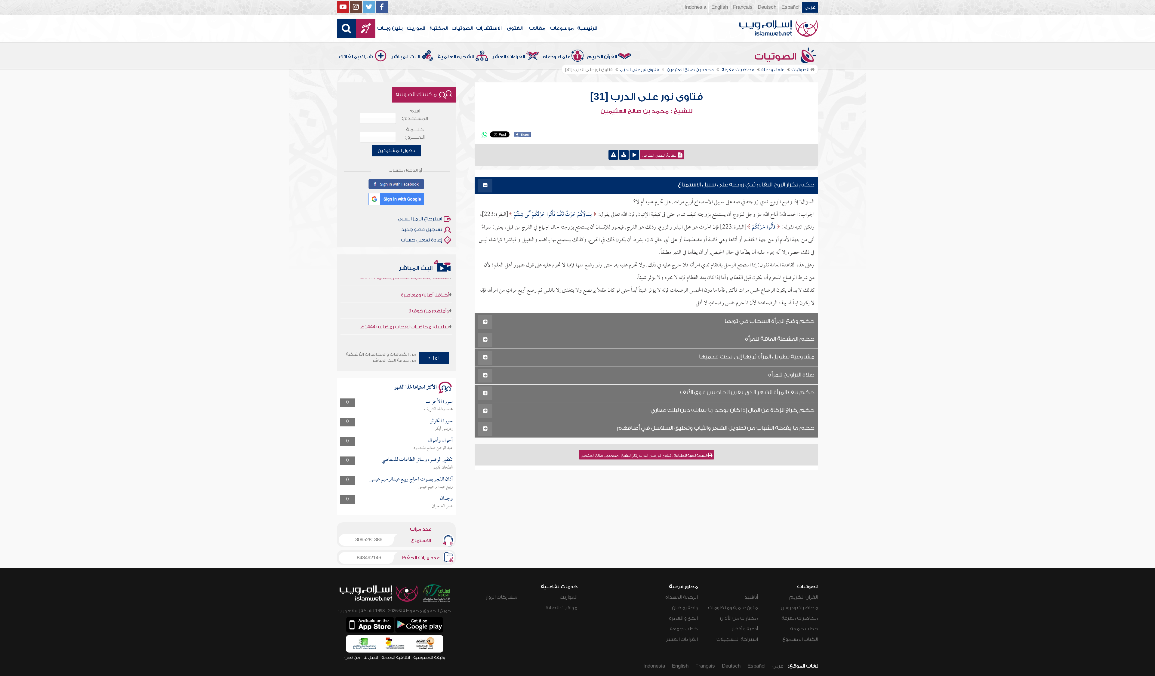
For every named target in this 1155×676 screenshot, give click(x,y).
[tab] (646, 186)
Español (790, 7)
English (719, 7)
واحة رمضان (685, 607)
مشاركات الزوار (501, 597)
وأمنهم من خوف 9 (428, 296)
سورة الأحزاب (439, 402)
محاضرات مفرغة (799, 618)
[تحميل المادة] (624, 155)
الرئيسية (587, 28)
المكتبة (439, 28)
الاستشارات (488, 28)
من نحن (352, 657)
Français (743, 7)
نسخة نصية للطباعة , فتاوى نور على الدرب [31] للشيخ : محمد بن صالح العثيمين (644, 455)
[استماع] (634, 155)
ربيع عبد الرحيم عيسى (435, 487)
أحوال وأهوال (440, 441)
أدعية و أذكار (745, 628)
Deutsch (767, 7)
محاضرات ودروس (799, 607)
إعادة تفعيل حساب (421, 240)
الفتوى (514, 28)
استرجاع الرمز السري (420, 219)
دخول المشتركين (396, 150)
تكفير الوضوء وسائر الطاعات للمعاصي (417, 460)
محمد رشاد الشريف (438, 409)
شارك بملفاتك (356, 57)
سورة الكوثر (441, 421)
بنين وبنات (390, 28)
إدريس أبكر (444, 429)
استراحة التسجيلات (737, 639)
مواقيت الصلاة (562, 607)
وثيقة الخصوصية (429, 657)
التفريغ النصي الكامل (660, 155)
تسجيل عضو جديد (421, 229)
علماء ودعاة (557, 57)
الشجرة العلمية (456, 57)
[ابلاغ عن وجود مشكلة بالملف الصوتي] (613, 155)
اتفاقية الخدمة (395, 657)
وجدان (446, 499)
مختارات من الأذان (739, 618)
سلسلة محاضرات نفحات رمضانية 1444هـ (404, 312)
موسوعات (562, 28)
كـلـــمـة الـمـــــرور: (415, 133)
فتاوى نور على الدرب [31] (646, 96)
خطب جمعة (804, 628)
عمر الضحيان (442, 506)
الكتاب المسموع (800, 639)
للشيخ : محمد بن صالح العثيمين (646, 111)
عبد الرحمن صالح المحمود (433, 448)
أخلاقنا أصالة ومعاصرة (425, 280)
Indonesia (695, 7)
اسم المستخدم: (415, 114)
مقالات (537, 28)
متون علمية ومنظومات (733, 607)
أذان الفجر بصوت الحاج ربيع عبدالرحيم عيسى (411, 479)
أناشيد (751, 597)
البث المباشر (405, 57)
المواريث (416, 28)
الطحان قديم (443, 467)
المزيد (434, 358)
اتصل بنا (370, 657)
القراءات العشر (508, 57)
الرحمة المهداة (681, 597)
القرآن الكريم (602, 57)
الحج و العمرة (683, 618)
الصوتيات (462, 28)
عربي (810, 7)
